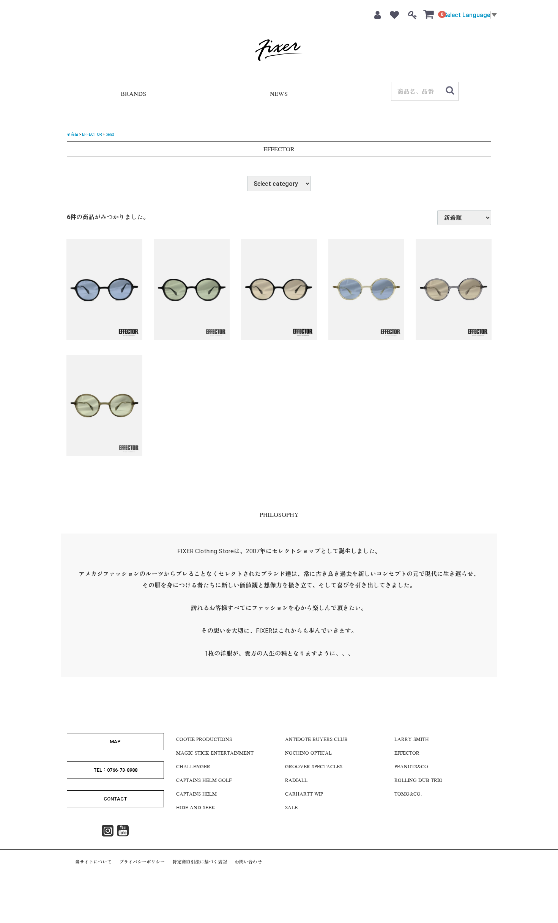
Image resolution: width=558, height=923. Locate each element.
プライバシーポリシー (142, 862)
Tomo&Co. (408, 794)
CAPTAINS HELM (196, 794)
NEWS (279, 94)
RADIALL (296, 781)
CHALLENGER (193, 767)
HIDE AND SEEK (195, 808)
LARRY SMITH (411, 740)
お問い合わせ (248, 862)
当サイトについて (93, 862)
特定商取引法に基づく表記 (199, 862)
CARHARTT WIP (304, 794)
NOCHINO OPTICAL (308, 753)
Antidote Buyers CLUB (316, 740)
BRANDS (133, 94)
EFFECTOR (92, 134)
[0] (428, 14)
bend (110, 134)
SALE (291, 808)
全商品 (72, 134)
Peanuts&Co (411, 767)
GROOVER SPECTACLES (313, 767)
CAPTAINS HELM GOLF (204, 781)
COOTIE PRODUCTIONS (204, 740)
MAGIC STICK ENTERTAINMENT (215, 753)
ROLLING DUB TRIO (418, 781)
